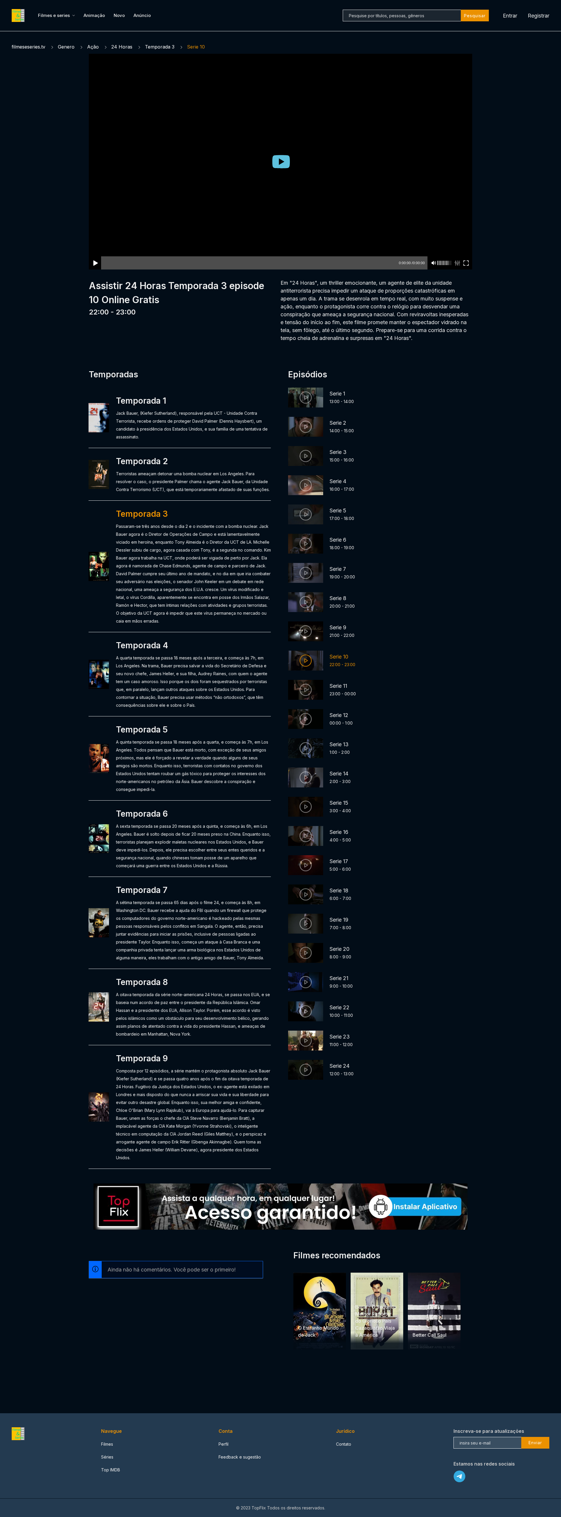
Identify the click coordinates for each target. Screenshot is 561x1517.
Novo (119, 15)
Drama (419, 1323)
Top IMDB (110, 1469)
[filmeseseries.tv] (19, 15)
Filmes (107, 1444)
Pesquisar (475, 15)
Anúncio (142, 15)
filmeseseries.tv (28, 47)
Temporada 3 (159, 47)
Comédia (364, 1295)
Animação (94, 15)
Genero (66, 47)
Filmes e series (54, 15)
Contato (343, 1444)
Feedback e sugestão (240, 1456)
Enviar (535, 1442)
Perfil (223, 1444)
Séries (107, 1456)
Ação (93, 47)
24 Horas (121, 47)
